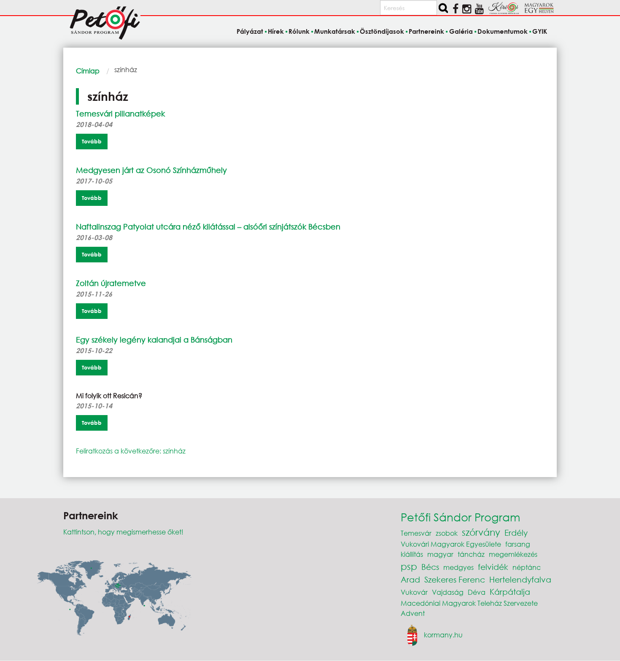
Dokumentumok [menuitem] (502, 31)
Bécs (430, 567)
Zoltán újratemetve (111, 283)
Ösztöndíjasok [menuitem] (382, 31)
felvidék (493, 567)
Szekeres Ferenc (454, 579)
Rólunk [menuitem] (299, 31)
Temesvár (416, 533)
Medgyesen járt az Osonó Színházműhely (151, 170)
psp (409, 566)
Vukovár (414, 592)
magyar (440, 554)
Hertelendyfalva (520, 579)
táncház (471, 554)
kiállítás (412, 554)
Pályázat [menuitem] (250, 31)
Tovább (92, 141)
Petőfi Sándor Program (460, 516)
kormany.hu (443, 634)
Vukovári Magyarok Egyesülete (451, 544)
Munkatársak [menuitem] (334, 31)
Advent (413, 613)
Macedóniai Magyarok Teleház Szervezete (469, 603)
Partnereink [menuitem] (426, 31)
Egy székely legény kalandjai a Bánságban (154, 339)
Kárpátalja (510, 591)
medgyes (458, 567)
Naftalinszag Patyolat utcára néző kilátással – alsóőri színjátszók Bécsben (208, 226)
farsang (517, 544)
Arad (410, 579)
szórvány (481, 532)
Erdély (516, 532)
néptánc (526, 567)
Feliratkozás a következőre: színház (131, 450)
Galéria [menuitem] (460, 31)
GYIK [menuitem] (539, 31)
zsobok (447, 533)
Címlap (88, 70)
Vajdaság (448, 592)
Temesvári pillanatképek (120, 113)
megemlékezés (513, 554)
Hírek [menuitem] (276, 31)
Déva (476, 592)
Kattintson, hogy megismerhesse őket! (123, 531)
